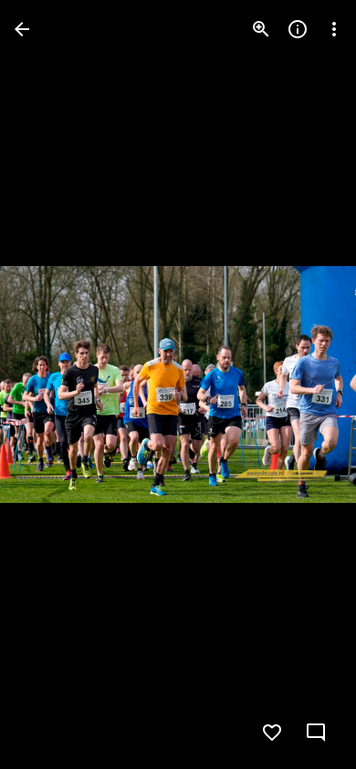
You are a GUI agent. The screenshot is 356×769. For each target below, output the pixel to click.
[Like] (272, 732)
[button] (51, 384)
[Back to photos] (22, 29)
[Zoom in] (261, 29)
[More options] (334, 29)
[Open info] (297, 29)
